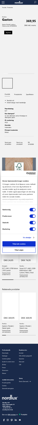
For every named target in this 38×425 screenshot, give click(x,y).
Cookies (4, 385)
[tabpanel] (19, 116)
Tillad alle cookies (19, 244)
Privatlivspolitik (6, 382)
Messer (4, 373)
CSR (20, 364)
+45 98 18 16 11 (7, 408)
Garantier (21, 359)
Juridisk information (8, 380)
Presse (4, 367)
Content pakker (6, 359)
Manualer (21, 361)
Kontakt (21, 353)
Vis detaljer (27, 237)
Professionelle (6, 350)
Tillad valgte (19, 250)
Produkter (10, 7)
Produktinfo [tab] (18, 94)
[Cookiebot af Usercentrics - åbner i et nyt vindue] (27, 173)
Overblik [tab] (7, 94)
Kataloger (4, 356)
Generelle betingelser (8, 388)
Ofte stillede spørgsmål (25, 356)
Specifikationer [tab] (30, 94)
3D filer (4, 364)
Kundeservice (23, 350)
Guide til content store (8, 361)
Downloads (5, 353)
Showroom (5, 370)
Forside (4, 7)
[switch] (33, 216)
